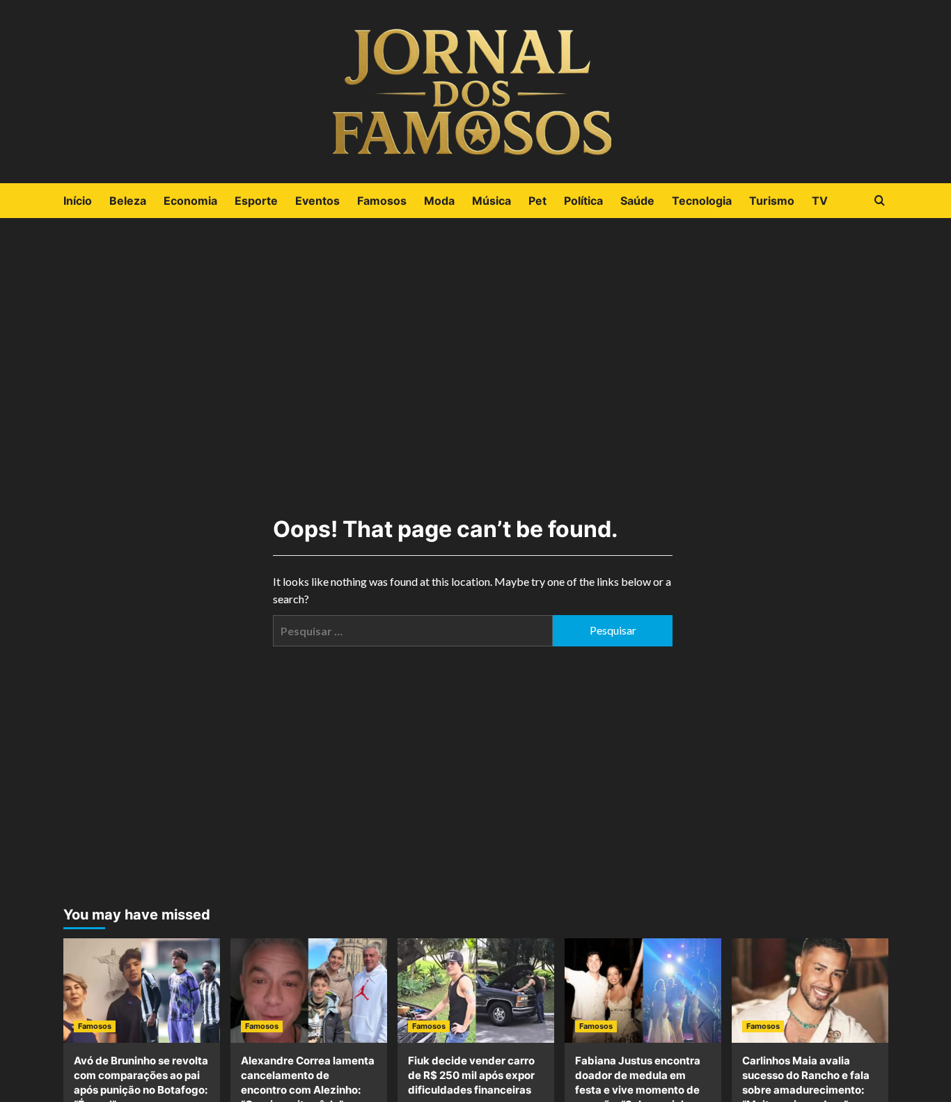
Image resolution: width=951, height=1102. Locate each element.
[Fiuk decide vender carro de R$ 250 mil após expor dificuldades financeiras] (476, 990)
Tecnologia (702, 201)
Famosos (382, 201)
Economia (190, 201)
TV (820, 201)
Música (491, 201)
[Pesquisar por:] (413, 630)
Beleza (127, 201)
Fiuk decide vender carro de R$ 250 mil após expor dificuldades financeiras (471, 1075)
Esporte (256, 201)
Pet (537, 201)
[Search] (879, 201)
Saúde (637, 201)
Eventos (317, 201)
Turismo (771, 201)
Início (77, 201)
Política (583, 201)
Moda (439, 201)
